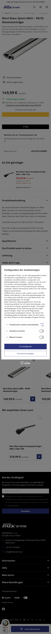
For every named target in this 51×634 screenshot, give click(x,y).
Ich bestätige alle (25, 346)
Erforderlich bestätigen (25, 353)
